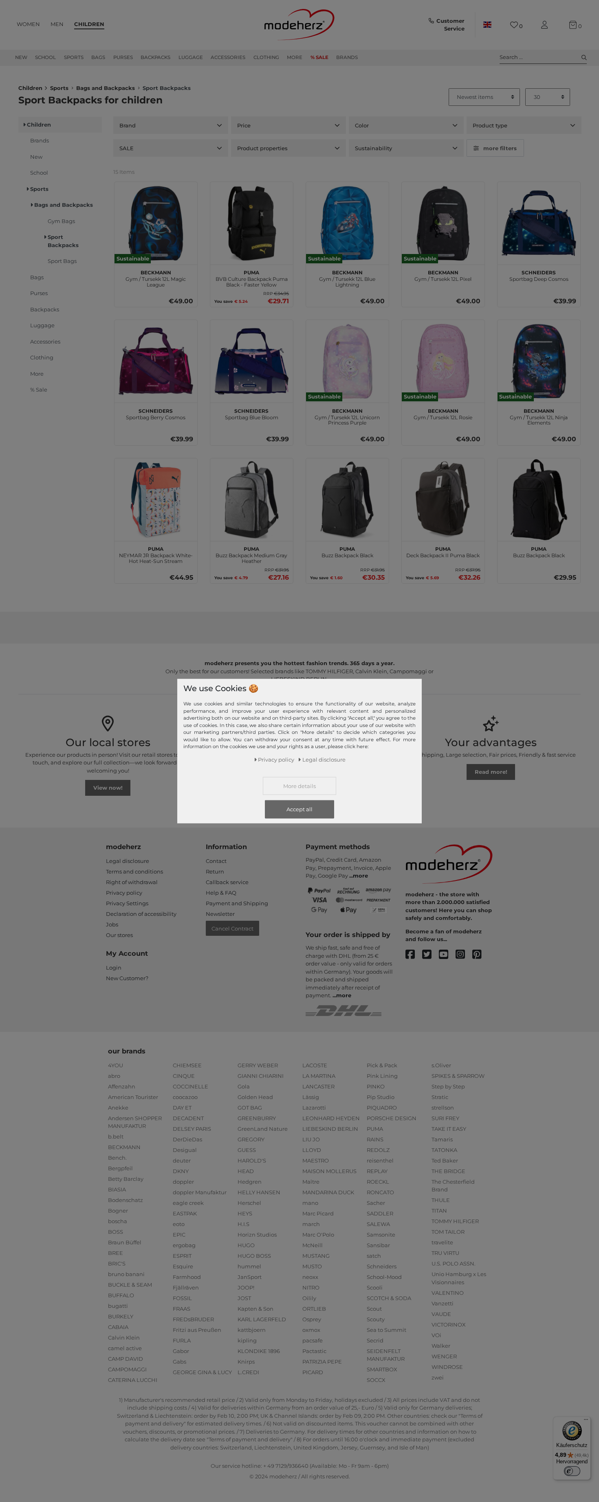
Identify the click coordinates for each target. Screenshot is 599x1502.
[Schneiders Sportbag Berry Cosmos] (156, 361)
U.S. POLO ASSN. (454, 1263)
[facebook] (413, 955)
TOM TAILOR (448, 1231)
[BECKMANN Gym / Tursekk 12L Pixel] (443, 223)
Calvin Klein (124, 1337)
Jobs (112, 924)
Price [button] (244, 125)
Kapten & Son (255, 1308)
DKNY (181, 1171)
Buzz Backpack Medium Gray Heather (251, 554)
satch (374, 1255)
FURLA (182, 1340)
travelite (442, 1242)
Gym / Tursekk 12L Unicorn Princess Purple (347, 416)
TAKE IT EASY (449, 1128)
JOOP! (246, 1287)
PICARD (312, 1372)
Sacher (376, 1203)
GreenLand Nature (263, 1128)
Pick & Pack (382, 1065)
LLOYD (311, 1150)
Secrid (375, 1340)
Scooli (375, 1287)
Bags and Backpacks (105, 88)
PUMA (375, 1128)
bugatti (118, 1306)
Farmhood (187, 1277)
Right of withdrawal (132, 882)
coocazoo (185, 1097)
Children (89, 24)
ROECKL (378, 1181)
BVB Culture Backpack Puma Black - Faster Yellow (252, 277)
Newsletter (220, 914)
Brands (347, 57)
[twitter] (430, 955)
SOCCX (376, 1380)
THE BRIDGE (448, 1171)
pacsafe (312, 1340)
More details (299, 785)
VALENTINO (448, 1293)
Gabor (181, 1351)
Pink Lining (382, 1076)
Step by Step (448, 1086)
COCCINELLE (190, 1086)
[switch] (572, 1471)
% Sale (319, 57)
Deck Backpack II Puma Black (443, 551)
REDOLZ (378, 1150)
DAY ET (182, 1107)
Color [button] (362, 125)
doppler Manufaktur (200, 1192)
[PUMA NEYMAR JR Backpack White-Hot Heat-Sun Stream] (156, 499)
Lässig (310, 1097)
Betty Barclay (125, 1179)
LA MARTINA (318, 1076)
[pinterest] (480, 955)
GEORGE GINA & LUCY (202, 1372)
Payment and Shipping (237, 903)
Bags (98, 57)
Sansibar (378, 1245)
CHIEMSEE (187, 1065)
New (21, 57)
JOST (244, 1298)
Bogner (118, 1210)
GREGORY (251, 1139)
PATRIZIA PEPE (322, 1361)
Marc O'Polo (318, 1234)
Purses (123, 57)
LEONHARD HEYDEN (331, 1118)
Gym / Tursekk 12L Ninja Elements (539, 416)
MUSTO (312, 1266)
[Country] (487, 25)
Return (215, 871)
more (360, 875)
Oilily (309, 1298)
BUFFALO (121, 1295)
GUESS (247, 1150)
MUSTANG (316, 1255)
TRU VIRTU (445, 1253)
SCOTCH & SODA (389, 1298)
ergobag (184, 1245)
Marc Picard (318, 1213)
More (294, 57)
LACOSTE (314, 1065)
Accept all (299, 809)
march (311, 1224)
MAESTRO (315, 1160)
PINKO (376, 1086)
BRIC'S (117, 1263)
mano (310, 1203)
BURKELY (120, 1316)
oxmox (311, 1330)
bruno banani (126, 1274)
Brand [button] (127, 125)
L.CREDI (248, 1372)
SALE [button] (126, 148)
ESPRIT (182, 1255)
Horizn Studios (257, 1234)
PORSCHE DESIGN (391, 1118)
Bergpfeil (120, 1168)
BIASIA (117, 1189)
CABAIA (118, 1327)
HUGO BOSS (254, 1255)
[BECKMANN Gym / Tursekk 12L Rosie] (443, 361)
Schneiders (381, 1266)
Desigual (185, 1150)
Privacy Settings (127, 903)
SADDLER (380, 1213)
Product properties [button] (262, 148)
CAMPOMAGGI (127, 1369)
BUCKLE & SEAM (130, 1284)
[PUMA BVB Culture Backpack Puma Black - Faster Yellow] (251, 223)
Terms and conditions (134, 871)
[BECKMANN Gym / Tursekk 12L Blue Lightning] (347, 223)
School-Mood (384, 1277)
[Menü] (586, 1421)
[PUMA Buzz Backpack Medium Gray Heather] (251, 499)
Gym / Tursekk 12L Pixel (442, 274)
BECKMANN (124, 1147)
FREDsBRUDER (193, 1319)
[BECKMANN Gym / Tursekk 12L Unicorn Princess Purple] (347, 361)
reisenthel (380, 1160)
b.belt (115, 1136)
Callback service (227, 882)
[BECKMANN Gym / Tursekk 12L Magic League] (156, 223)
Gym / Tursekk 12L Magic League (156, 277)
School (45, 57)
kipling (247, 1340)
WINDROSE (447, 1367)
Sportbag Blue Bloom (251, 413)
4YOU (115, 1065)
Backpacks (155, 57)
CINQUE (184, 1076)
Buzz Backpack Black (347, 551)
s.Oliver (441, 1065)
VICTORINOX (449, 1324)
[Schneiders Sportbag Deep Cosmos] (539, 223)
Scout (374, 1308)
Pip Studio (380, 1097)
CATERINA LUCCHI (132, 1380)
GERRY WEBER (258, 1065)
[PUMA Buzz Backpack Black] (347, 499)
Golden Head (255, 1097)
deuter (182, 1160)
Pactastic (314, 1351)
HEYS (245, 1213)
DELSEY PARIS (192, 1128)
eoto (179, 1224)
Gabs (179, 1361)
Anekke (118, 1107)
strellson (443, 1107)
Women (28, 24)
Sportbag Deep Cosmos (538, 274)
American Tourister (133, 1097)
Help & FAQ (221, 892)
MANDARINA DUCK (328, 1192)
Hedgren (250, 1181)
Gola (244, 1086)
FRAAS (181, 1308)
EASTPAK (185, 1213)
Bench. (117, 1157)
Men (57, 24)
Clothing (266, 57)
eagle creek (188, 1203)
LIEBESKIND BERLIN (330, 1128)
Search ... (511, 57)
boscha (117, 1221)
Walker (441, 1345)
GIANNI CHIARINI (261, 1076)
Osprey (311, 1319)
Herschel (249, 1203)
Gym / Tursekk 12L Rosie (443, 413)
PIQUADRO (382, 1107)
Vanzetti (443, 1303)
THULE (441, 1200)
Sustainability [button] (373, 148)
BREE (115, 1253)
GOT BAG (250, 1107)
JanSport (250, 1277)
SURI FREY (445, 1118)
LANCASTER (318, 1086)
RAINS (375, 1139)
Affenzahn (121, 1086)
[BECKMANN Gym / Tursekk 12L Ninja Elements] (539, 361)
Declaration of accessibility (141, 914)
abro (114, 1076)
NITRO (310, 1287)
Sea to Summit (386, 1330)
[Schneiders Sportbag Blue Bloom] (251, 361)
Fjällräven (186, 1287)
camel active (125, 1348)
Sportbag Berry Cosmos (155, 413)
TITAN (439, 1210)
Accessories (228, 57)
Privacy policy (124, 892)
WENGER (444, 1356)
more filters (500, 148)
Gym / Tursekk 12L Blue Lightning (347, 277)
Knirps (246, 1361)
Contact (216, 861)
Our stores (119, 935)
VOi (436, 1335)
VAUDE (441, 1314)
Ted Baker (445, 1160)
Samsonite (381, 1234)
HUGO (246, 1245)
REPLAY (377, 1171)
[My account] (546, 25)
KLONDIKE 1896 (259, 1351)
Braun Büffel (124, 1242)
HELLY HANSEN (259, 1192)
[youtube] (447, 955)
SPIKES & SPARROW (458, 1076)
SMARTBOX (382, 1369)
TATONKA (444, 1150)
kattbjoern (252, 1330)
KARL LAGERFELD (262, 1319)
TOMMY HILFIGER (455, 1221)
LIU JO (311, 1139)
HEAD (246, 1171)
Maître (310, 1181)
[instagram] (464, 955)
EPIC (179, 1234)
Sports (74, 57)
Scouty (376, 1319)
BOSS (115, 1231)
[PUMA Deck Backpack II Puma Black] (443, 499)
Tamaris (442, 1139)
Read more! (491, 772)
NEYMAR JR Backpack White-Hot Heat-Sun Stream (156, 554)
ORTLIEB (314, 1308)
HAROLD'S (252, 1160)
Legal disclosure (127, 861)
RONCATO (380, 1192)
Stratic (440, 1097)
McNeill (312, 1245)
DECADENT (188, 1118)
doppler (183, 1181)
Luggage (190, 57)
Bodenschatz (125, 1200)
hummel (249, 1266)
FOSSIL (182, 1298)
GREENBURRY (257, 1118)
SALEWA (378, 1224)
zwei (438, 1377)
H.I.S (243, 1224)
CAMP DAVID (125, 1358)
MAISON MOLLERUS (329, 1171)
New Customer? (127, 978)
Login (113, 967)
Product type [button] (490, 125)
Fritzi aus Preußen (197, 1330)
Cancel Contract (232, 928)
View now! (108, 787)
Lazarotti (314, 1107)
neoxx (310, 1277)
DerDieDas (187, 1139)
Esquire (183, 1266)
